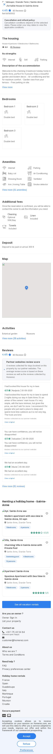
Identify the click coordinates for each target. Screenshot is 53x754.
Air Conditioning (40, 173)
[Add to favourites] (46, 513)
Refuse (26, 743)
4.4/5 (5, 10)
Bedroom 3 (9, 130)
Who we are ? (9, 651)
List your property (11, 621)
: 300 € (31, 247)
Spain (5, 683)
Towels (12, 225)
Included (34, 218)
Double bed (9, 117)
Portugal (6, 697)
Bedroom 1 (9, 106)
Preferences (26, 750)
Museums (30, 333)
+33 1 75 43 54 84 (15, 632)
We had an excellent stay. (15, 462)
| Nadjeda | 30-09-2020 (21, 390)
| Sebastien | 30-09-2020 (22, 439)
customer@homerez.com (15, 640)
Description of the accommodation (21, 65)
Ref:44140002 (8, 13)
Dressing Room (15, 179)
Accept (26, 736)
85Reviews (18, 10)
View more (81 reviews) (13, 486)
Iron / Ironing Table (16, 184)
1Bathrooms (34, 44)
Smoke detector (40, 184)
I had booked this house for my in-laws (21, 386)
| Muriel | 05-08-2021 (20, 467)
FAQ (4, 665)
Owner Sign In (9, 617)
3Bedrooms (23, 44)
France (6, 680)
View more (7, 87)
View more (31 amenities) (14, 190)
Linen (33, 215)
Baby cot (12, 173)
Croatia (6, 704)
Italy (4, 690)
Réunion (6, 700)
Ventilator (37, 179)
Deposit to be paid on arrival (15, 247)
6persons (13, 44)
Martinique (7, 693)
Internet (11, 60)
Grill (25, 60)
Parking (43, 60)
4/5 (6, 390)
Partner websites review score (23, 362)
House (4, 44)
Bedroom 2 (32, 106)
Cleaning (12, 214)
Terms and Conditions (13, 654)
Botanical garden (9, 333)
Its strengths (9, 53)
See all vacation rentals (27, 604)
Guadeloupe (8, 686)
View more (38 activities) (14, 338)
